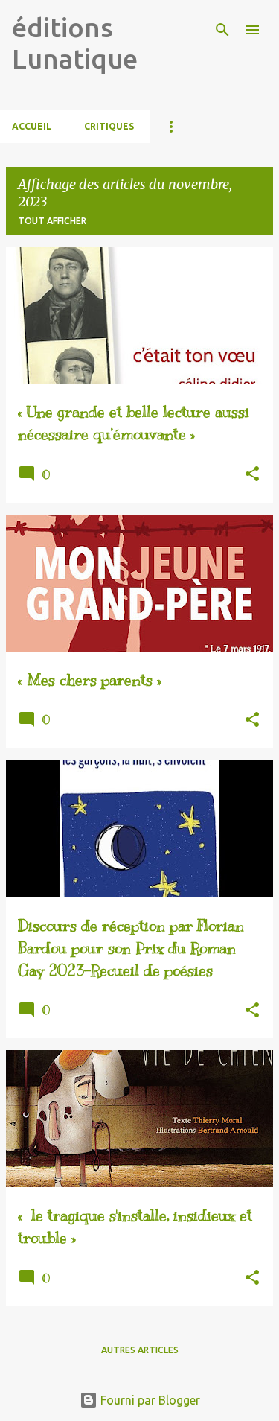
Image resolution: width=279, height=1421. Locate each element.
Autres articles (140, 1350)
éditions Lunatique (75, 43)
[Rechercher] (222, 30)
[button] (252, 475)
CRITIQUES (109, 126)
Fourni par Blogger (148, 1400)
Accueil (31, 126)
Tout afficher (52, 221)
